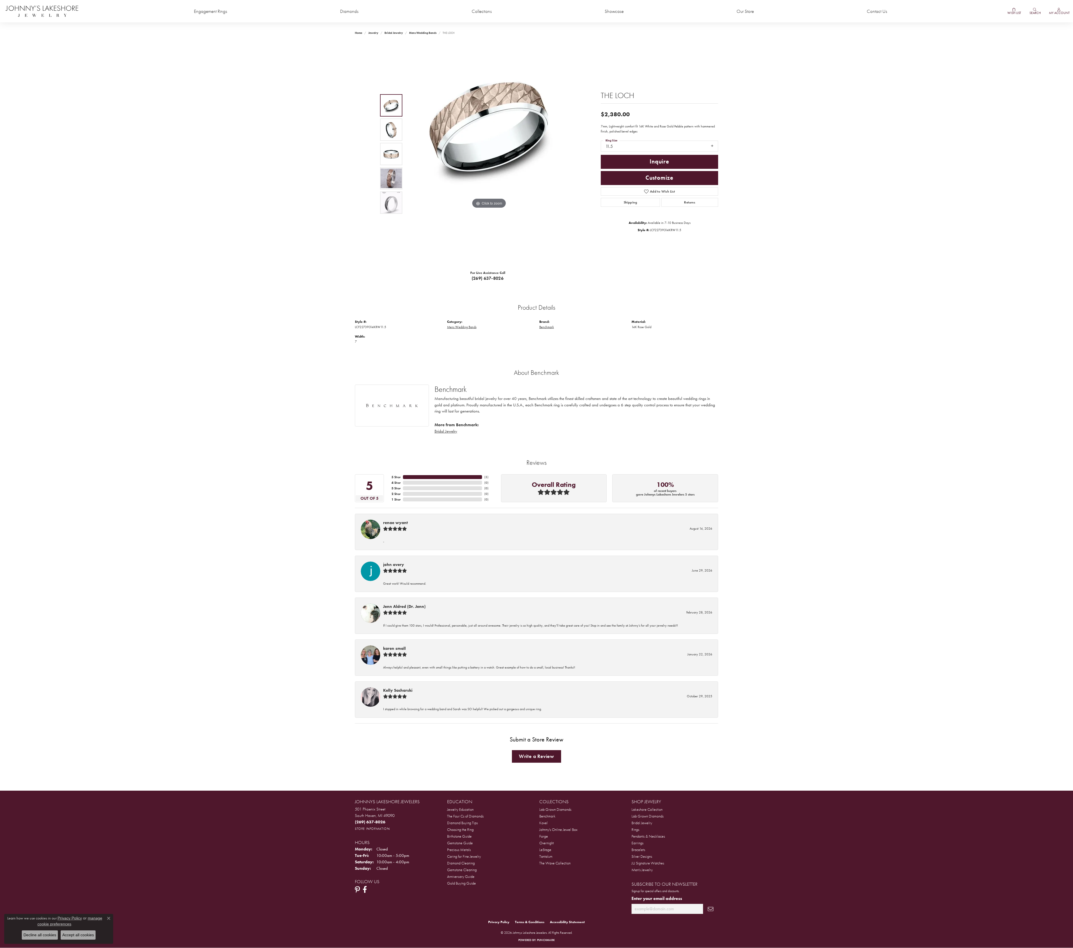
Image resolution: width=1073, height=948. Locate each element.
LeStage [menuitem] (545, 849)
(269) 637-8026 (488, 278)
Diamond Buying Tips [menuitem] (462, 822)
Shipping (630, 202)
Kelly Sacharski (397, 690)
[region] (489, 154)
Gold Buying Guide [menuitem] (461, 883)
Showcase (614, 11)
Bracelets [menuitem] (638, 849)
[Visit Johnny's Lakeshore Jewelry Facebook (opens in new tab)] (365, 889)
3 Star (396, 488)
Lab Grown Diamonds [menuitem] (555, 809)
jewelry (373, 33)
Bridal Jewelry (393, 33)
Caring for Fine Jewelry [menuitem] (464, 856)
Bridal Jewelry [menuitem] (642, 822)
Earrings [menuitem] (638, 842)
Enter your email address (657, 898)
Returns (689, 202)
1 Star (396, 499)
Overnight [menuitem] (546, 842)
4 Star (396, 482)
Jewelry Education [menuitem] (460, 809)
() (486, 477)
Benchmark (546, 327)
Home (358, 33)
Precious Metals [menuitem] (459, 849)
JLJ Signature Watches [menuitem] (648, 863)
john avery (393, 564)
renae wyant (395, 522)
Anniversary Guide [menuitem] (460, 876)
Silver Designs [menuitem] (642, 856)
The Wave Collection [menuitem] (555, 863)
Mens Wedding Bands (422, 33)
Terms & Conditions (529, 922)
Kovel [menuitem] (543, 822)
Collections (482, 11)
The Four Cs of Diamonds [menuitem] (465, 816)
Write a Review (536, 756)
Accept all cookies (78, 935)
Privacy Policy (498, 922)
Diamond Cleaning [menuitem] (461, 863)
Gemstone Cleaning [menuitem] (462, 869)
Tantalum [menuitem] (545, 856)
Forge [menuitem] (543, 836)
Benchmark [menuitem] (547, 816)
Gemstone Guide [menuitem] (460, 842)
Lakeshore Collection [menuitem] (647, 809)
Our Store (745, 11)
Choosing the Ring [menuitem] (460, 829)
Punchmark (546, 940)
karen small (394, 648)
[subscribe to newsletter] (710, 909)
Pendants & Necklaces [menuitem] (648, 836)
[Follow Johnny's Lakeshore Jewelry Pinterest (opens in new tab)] (357, 889)
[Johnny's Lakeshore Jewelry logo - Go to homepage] (42, 11)
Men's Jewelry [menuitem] (642, 869)
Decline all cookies (39, 935)
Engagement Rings (210, 11)
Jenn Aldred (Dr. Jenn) (404, 606)
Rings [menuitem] (635, 829)
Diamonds (349, 11)
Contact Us (877, 11)
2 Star (396, 494)
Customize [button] (659, 177)
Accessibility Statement (567, 922)
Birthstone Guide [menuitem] (459, 836)
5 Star (396, 477)
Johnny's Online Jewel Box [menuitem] (558, 829)
